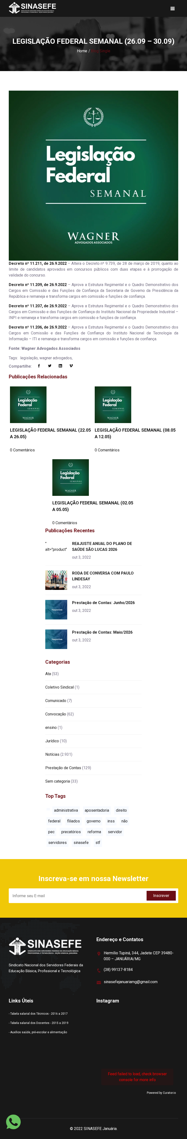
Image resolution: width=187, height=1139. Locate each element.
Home (82, 51)
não (125, 821)
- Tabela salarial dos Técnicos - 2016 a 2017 (38, 1013)
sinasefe (81, 842)
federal (54, 821)
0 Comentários (22, 450)
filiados (73, 821)
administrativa (66, 810)
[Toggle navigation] (172, 8)
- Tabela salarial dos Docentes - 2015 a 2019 (38, 1023)
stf (97, 842)
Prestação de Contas (63, 768)
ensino (51, 727)
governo (94, 821)
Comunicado (55, 700)
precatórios (71, 832)
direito (121, 810)
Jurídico (52, 741)
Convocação (55, 714)
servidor (115, 832)
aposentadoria (97, 810)
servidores (57, 842)
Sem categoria (57, 781)
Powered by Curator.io (161, 1093)
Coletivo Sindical (59, 687)
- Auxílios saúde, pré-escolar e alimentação (38, 1032)
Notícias (52, 754)
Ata (48, 673)
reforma (94, 832)
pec (51, 832)
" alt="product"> (57, 546)
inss (111, 821)
